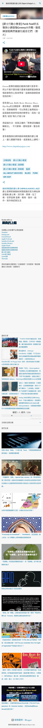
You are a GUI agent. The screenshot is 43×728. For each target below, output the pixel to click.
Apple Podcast (7, 239)
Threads (5, 259)
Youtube (5, 232)
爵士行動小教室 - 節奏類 (13, 169)
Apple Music (6, 245)
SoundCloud (6, 237)
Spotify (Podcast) (8, 241)
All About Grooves (13, 173)
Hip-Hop (7, 177)
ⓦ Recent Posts (35, 418)
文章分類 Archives (8, 16)
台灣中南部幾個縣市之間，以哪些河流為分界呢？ (18, 510)
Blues (27, 173)
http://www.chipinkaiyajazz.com (16, 146)
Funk (35, 173)
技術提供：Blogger (23, 720)
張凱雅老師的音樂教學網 (10, 248)
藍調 (28, 169)
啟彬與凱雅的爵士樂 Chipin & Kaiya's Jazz (22, 3)
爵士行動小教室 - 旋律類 (13, 165)
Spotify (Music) (7, 243)
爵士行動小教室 (19, 160)
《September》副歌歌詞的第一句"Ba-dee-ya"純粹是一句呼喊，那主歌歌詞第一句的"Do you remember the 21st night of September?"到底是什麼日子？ (21, 643)
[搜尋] (40, 3)
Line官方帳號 (6, 254)
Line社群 (5, 256)
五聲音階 (7, 160)
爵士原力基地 (6, 252)
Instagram (5, 235)
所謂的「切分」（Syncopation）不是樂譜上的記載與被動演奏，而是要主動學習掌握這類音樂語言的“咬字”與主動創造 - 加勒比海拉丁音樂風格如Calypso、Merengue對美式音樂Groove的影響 (21, 373)
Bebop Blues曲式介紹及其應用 (12, 588)
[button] (4, 42)
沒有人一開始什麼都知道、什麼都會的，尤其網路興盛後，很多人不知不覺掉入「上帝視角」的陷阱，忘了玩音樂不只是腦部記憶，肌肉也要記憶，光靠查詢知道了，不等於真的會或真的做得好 (21, 388)
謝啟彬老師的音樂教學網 (10, 250)
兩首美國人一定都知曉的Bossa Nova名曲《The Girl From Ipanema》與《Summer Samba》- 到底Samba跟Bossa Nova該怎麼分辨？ (20, 706)
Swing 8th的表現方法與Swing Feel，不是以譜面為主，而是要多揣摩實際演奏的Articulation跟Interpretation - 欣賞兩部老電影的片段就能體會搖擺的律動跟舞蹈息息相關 (21, 403)
